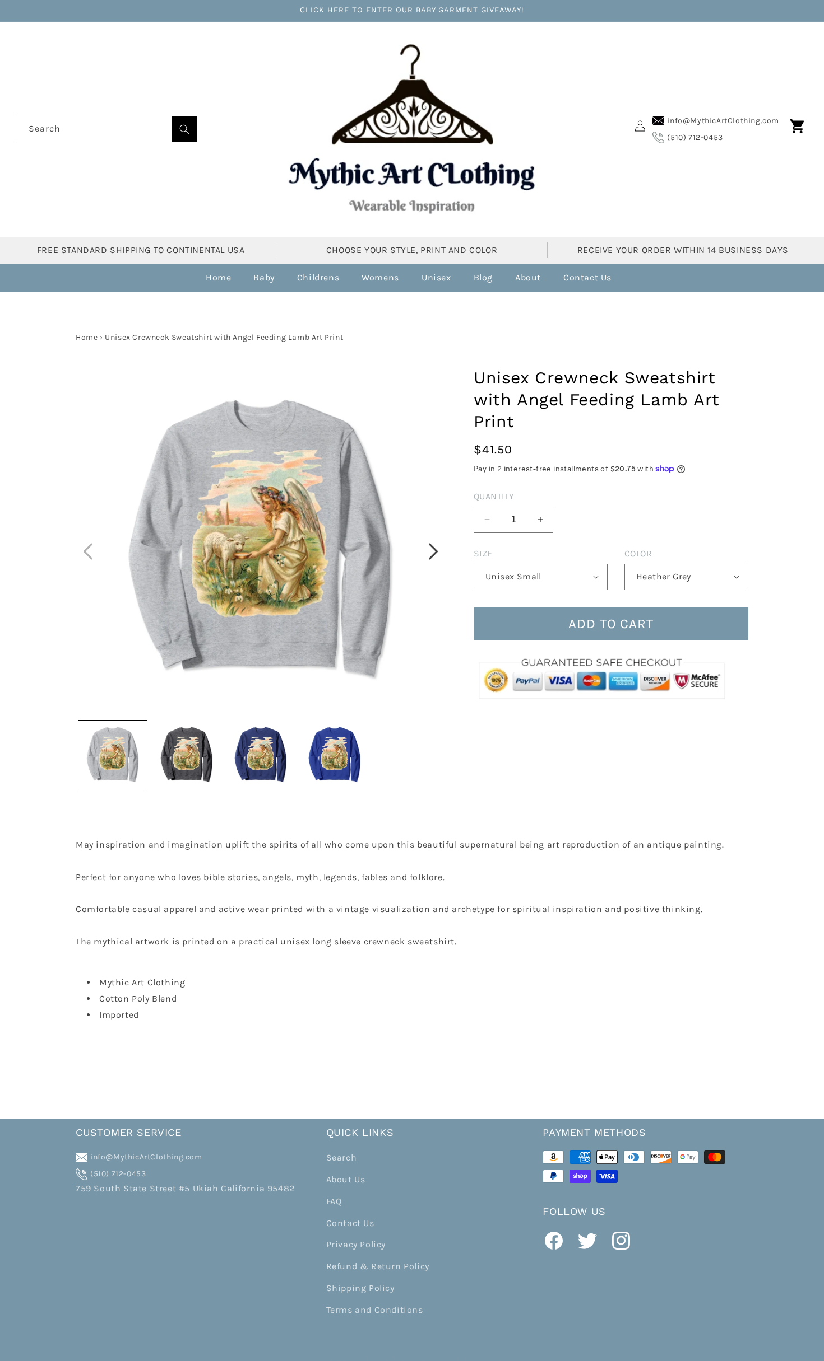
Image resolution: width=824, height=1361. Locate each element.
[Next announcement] (744, 303)
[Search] (184, 129)
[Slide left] (88, 551)
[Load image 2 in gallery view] (186, 755)
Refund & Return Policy (377, 1266)
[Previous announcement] (79, 303)
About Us (345, 1180)
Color (638, 553)
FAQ (334, 1201)
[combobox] (107, 129)
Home (87, 337)
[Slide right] (433, 551)
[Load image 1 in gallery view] (112, 755)
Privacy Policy (356, 1245)
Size (483, 553)
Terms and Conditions (374, 1309)
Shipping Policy (360, 1288)
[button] (797, 126)
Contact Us (350, 1223)
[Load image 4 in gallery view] (334, 755)
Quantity (494, 495)
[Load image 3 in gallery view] (260, 755)
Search (341, 1158)
